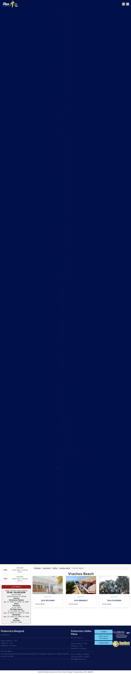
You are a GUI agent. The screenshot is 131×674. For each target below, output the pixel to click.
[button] (58, 468)
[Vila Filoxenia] (114, 585)
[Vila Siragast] (81, 585)
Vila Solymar (47, 600)
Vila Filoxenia (114, 600)
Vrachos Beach (40, 604)
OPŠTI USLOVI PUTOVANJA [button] (103, 637)
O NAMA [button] (103, 632)
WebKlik (90, 672)
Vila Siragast (81, 600)
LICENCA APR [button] (103, 643)
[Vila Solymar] (48, 585)
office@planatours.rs (78, 659)
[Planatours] (10, 4)
